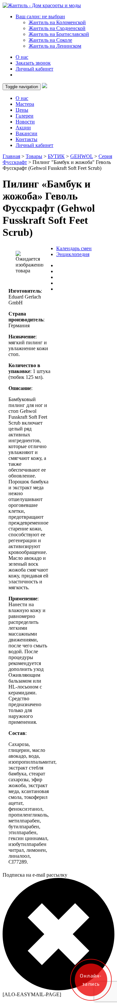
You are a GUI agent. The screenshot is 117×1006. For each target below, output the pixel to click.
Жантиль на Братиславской (59, 34)
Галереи (24, 116)
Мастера (25, 104)
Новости (25, 121)
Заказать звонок (33, 63)
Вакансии (26, 133)
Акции (23, 127)
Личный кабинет (34, 69)
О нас (22, 57)
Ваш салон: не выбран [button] (40, 16)
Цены (22, 110)
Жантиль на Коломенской (57, 22)
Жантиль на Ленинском (55, 46)
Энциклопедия (72, 254)
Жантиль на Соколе (50, 40)
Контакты (26, 139)
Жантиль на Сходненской (57, 28)
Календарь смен (74, 248)
